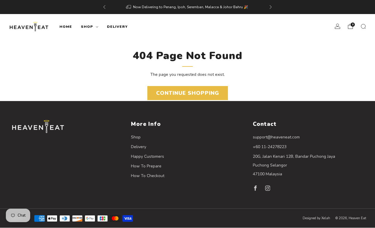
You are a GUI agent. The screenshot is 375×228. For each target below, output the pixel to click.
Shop (87, 26)
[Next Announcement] (271, 7)
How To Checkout (147, 176)
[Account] (337, 26)
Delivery (117, 26)
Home (65, 26)
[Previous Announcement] (104, 7)
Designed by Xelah (316, 218)
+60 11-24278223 (270, 147)
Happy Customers (147, 156)
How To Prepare (146, 166)
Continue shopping (187, 93)
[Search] (363, 26)
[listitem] (187, 7)
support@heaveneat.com (276, 137)
